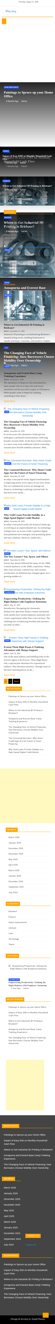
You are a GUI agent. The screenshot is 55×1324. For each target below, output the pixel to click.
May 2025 (13, 859)
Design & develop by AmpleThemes (28, 1319)
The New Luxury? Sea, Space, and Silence (26, 556)
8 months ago (11, 190)
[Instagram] (29, 4)
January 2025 (15, 876)
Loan (6, 411)
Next (16, 681)
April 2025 (13, 865)
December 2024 (16, 881)
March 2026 (14, 837)
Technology (9, 592)
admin (24, 101)
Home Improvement (11, 87)
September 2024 (16, 887)
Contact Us (30, 1244)
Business (6, 181)
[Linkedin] (32, 4)
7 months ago (11, 163)
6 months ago (12, 101)
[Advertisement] (27, 53)
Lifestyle (12, 928)
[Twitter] (25, 4)
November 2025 (16, 854)
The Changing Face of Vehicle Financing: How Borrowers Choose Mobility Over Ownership (25, 424)
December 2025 (16, 848)
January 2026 (15, 843)
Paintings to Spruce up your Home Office (25, 219)
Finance (6, 151)
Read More (9, 284)
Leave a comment (39, 223)
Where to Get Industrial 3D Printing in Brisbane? (27, 186)
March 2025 (14, 870)
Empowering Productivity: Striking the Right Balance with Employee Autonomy (28, 984)
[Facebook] (21, 4)
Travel (7, 366)
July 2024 (13, 892)
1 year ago (16, 988)
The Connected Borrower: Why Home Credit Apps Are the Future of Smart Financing (26, 741)
